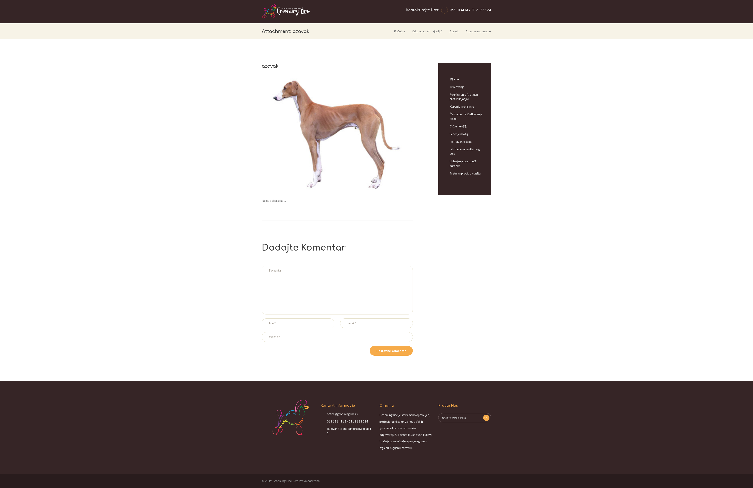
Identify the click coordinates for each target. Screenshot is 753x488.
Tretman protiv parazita (465, 173)
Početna (399, 31)
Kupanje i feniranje (462, 106)
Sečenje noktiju (459, 134)
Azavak (454, 31)
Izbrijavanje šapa (461, 141)
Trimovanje (457, 87)
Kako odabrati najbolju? (427, 31)
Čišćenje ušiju (458, 126)
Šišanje (454, 79)
